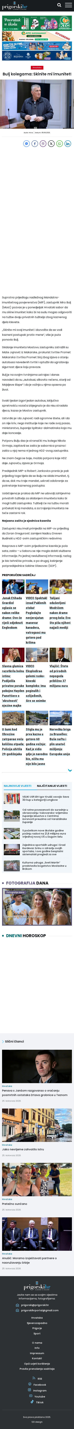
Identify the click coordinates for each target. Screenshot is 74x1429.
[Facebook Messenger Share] (26, 143)
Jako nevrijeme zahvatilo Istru (23, 1149)
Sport (37, 1333)
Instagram (39, 1390)
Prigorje (37, 1328)
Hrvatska (37, 67)
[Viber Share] (43, 143)
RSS (40, 1378)
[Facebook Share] (34, 143)
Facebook (40, 1384)
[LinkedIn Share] (68, 143)
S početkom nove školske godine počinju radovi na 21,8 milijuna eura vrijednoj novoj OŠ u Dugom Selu (44, 833)
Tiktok (40, 1402)
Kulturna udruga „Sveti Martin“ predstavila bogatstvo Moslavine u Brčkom (44, 865)
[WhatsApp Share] (59, 143)
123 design (37, 1421)
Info (37, 1348)
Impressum (37, 1353)
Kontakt (37, 1358)
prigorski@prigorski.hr (35, 1305)
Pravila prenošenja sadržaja (37, 1369)
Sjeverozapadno (37, 1323)
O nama (37, 1343)
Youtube (40, 1396)
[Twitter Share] (51, 143)
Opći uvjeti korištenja (37, 1363)
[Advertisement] (37, 184)
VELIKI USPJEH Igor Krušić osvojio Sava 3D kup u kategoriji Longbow (45, 798)
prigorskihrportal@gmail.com (40, 1310)
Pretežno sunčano (14, 1204)
